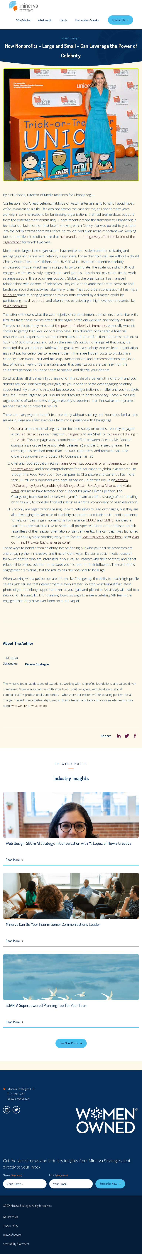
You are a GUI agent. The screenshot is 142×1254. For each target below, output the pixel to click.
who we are (19, 706)
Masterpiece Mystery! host (102, 537)
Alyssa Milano (104, 485)
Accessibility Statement (16, 1244)
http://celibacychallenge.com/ (48, 542)
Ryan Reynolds (44, 485)
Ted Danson (29, 434)
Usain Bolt (86, 485)
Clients (63, 20)
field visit (10, 295)
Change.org (73, 434)
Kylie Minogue (66, 485)
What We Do (45, 20)
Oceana (17, 428)
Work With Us (10, 1217)
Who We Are (23, 20)
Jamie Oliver (69, 463)
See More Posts (69, 1043)
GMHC (109, 520)
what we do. (39, 706)
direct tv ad (36, 300)
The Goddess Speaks (87, 20)
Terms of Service (12, 1235)
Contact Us (118, 20)
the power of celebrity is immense (80, 325)
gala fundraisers (15, 306)
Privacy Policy (10, 1226)
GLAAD (91, 520)
